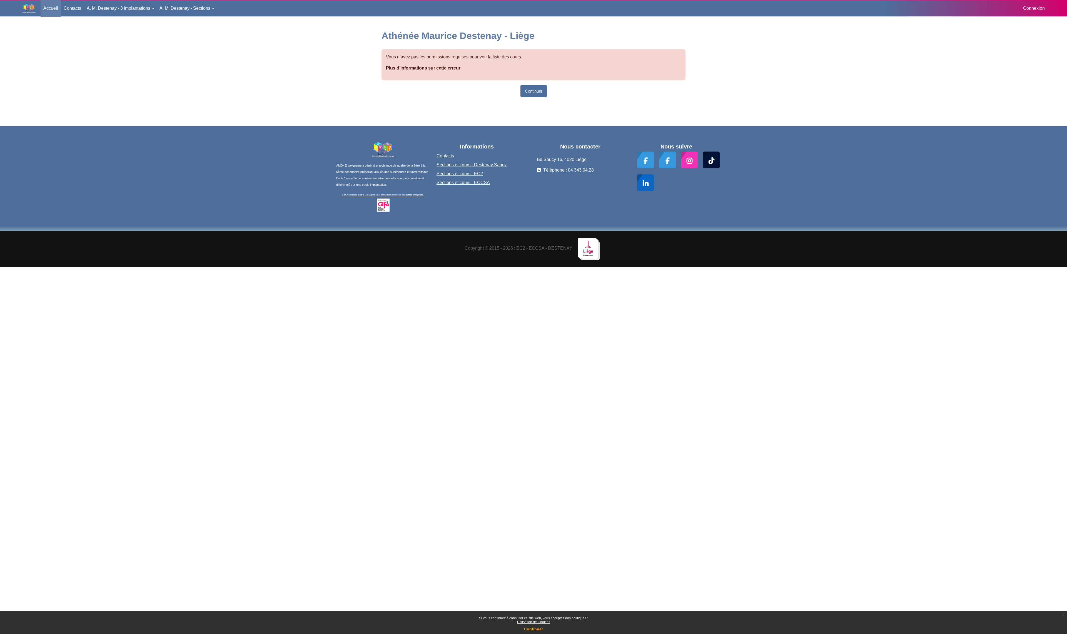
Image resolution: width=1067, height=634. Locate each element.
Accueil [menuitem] (50, 8)
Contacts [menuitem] (72, 8)
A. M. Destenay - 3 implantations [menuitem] (118, 8)
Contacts (445, 155)
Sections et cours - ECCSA (463, 182)
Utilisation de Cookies (533, 622)
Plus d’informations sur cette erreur (423, 68)
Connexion (1034, 8)
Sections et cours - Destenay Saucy (472, 164)
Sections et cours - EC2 (460, 173)
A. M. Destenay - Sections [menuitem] (184, 8)
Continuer (533, 629)
